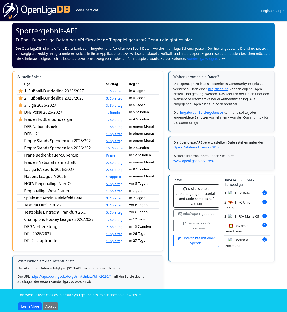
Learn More (30, 306)
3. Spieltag (114, 98)
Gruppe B (113, 176)
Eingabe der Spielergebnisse (201, 112)
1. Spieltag (114, 91)
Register (267, 10)
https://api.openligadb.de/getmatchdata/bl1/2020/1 (71, 276)
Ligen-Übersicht (86, 10)
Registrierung (218, 88)
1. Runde (113, 112)
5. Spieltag (114, 141)
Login (280, 10)
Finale (110, 155)
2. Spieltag (114, 162)
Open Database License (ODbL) (197, 147)
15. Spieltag (115, 148)
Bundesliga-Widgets (202, 58)
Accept (50, 306)
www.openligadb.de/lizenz (193, 160)
